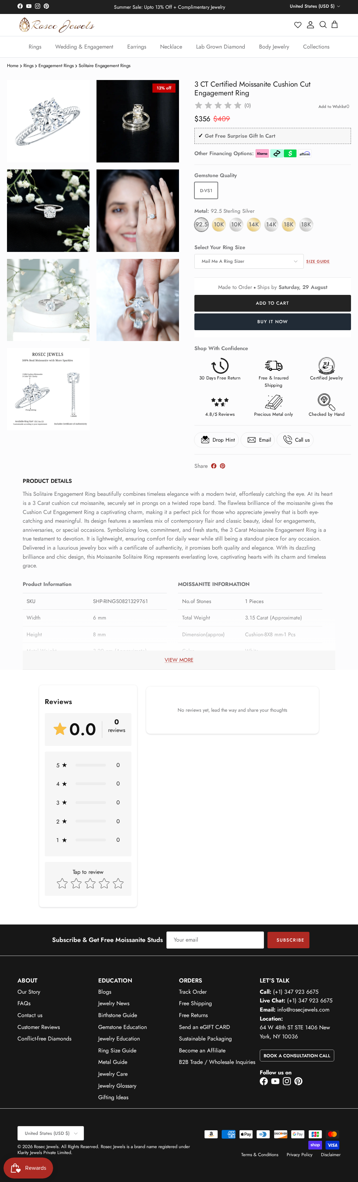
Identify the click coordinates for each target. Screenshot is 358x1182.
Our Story (28, 992)
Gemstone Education (122, 1027)
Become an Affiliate (202, 1050)
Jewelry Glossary (117, 1086)
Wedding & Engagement (84, 47)
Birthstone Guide (117, 1015)
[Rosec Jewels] (56, 25)
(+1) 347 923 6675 (295, 992)
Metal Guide (112, 1062)
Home (13, 65)
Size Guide (318, 261)
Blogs (104, 992)
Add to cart (272, 303)
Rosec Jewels (46, 1146)
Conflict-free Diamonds (44, 1039)
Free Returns (193, 1015)
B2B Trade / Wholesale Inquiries (217, 1062)
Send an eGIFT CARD (204, 1027)
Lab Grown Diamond (220, 47)
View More (179, 660)
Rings (35, 47)
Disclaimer (331, 1154)
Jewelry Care (113, 1074)
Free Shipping (195, 1003)
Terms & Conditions (259, 1154)
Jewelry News (113, 1003)
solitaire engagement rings (104, 65)
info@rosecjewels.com (303, 1010)
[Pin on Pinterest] (222, 466)
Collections (316, 47)
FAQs (23, 1003)
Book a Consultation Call (297, 1055)
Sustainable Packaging (205, 1039)
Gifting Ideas (113, 1097)
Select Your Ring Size (219, 247)
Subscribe (290, 940)
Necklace (171, 47)
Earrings (136, 47)
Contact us (29, 1015)
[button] (298, 25)
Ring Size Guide (117, 1050)
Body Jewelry (274, 47)
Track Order (193, 992)
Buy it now (272, 321)
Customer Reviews (38, 1027)
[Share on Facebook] (213, 466)
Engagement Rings (56, 65)
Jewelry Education (119, 1039)
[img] (218, 105)
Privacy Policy (300, 1154)
